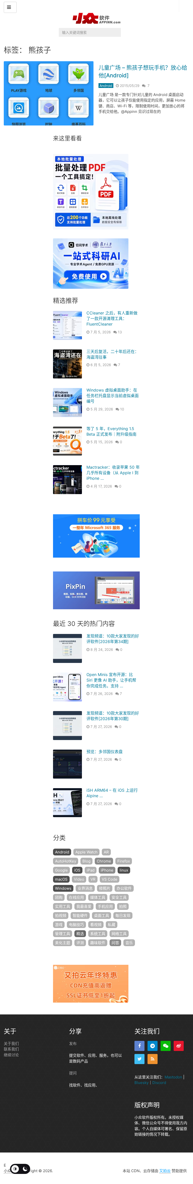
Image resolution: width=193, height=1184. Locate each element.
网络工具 (119, 933)
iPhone (107, 870)
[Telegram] (153, 1046)
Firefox (123, 861)
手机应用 (105, 906)
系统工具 (97, 933)
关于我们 (11, 1043)
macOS (61, 879)
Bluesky (141, 1082)
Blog (86, 861)
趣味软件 (97, 942)
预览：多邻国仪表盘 (104, 751)
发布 (73, 1043)
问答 (115, 942)
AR (106, 852)
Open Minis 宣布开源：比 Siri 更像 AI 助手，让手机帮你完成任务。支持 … (111, 680)
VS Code (109, 879)
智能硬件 (80, 915)
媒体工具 (97, 897)
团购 (59, 897)
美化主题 (62, 942)
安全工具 (119, 897)
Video (79, 879)
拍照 (123, 906)
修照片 (104, 888)
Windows (63, 888)
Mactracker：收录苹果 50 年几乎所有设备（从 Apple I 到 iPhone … (113, 473)
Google (61, 870)
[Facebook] (139, 1046)
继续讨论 (11, 1054)
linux (124, 870)
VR (92, 879)
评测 (80, 942)
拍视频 (60, 915)
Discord (159, 1082)
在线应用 (76, 897)
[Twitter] (139, 1059)
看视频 (96, 924)
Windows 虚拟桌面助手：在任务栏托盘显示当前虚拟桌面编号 (112, 396)
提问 (73, 1073)
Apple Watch (86, 852)
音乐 (129, 942)
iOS (77, 870)
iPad (90, 870)
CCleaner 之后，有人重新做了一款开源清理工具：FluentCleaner (111, 318)
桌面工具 (101, 915)
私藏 (111, 924)
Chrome (104, 861)
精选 (80, 933)
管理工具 (62, 933)
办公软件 (124, 888)
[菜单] (10, 7)
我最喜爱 (83, 906)
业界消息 (85, 888)
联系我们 (11, 1049)
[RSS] (153, 1059)
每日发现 (122, 915)
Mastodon (173, 1077)
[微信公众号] (166, 1046)
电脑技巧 (76, 924)
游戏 (59, 924)
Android (106, 85)
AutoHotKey (65, 861)
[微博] (179, 1046)
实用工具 (62, 906)
